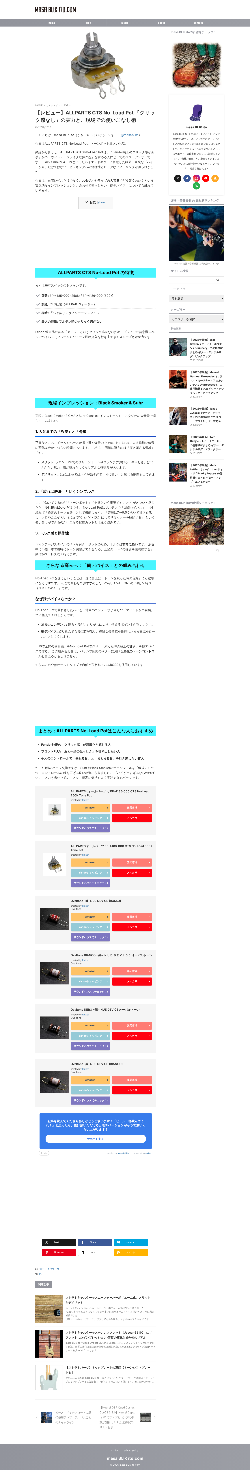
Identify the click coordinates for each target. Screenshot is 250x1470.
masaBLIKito (123, 1153)
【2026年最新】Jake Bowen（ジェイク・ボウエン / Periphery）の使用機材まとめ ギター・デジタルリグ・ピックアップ (206, 348)
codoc (148, 1153)
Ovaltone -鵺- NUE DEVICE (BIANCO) (97, 1064)
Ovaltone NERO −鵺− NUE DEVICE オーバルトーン (105, 1009)
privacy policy (131, 1450)
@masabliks (130, 135)
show (101, 202)
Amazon (90, 807)
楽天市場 (132, 807)
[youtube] (205, 178)
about (161, 22)
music (124, 22)
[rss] (196, 185)
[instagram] (196, 178)
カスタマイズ (52, 1269)
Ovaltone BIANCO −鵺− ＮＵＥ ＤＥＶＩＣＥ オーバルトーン (111, 955)
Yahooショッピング (90, 817)
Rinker (85, 800)
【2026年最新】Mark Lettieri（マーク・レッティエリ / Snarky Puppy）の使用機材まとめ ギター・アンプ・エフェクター (206, 473)
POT (41, 1269)
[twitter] (177, 178)
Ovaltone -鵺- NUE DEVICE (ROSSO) (96, 901)
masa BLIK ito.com (125, 1458)
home (51, 22)
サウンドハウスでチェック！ (90, 828)
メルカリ (132, 817)
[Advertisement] (95, 238)
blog (88, 22)
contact (198, 22)
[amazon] (215, 178)
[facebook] (187, 178)
